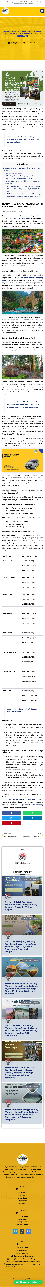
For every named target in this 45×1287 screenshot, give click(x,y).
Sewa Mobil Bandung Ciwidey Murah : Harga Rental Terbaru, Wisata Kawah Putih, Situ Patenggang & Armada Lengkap (21, 1114)
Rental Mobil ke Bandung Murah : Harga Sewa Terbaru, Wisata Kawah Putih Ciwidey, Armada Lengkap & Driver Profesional (21, 1030)
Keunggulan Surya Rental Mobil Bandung (23, 186)
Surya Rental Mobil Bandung (18, 1279)
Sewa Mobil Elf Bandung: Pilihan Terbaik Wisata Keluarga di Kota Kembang (22, 33)
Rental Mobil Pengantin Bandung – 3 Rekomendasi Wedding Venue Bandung (23, 139)
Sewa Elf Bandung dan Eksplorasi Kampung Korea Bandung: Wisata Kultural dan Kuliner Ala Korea (23, 404)
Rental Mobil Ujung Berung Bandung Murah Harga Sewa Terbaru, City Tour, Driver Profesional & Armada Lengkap (21, 946)
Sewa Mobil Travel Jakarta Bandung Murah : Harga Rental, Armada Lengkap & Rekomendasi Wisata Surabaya (20, 1072)
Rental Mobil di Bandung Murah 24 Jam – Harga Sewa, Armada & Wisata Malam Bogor (21, 906)
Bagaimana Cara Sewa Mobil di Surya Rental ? (22, 196)
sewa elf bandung (31, 43)
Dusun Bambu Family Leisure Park (18, 178)
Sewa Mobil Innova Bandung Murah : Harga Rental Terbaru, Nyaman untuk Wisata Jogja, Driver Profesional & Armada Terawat (21, 988)
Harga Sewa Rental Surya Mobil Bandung (23, 194)
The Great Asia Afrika (13, 173)
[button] (42, 11)
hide (26, 164)
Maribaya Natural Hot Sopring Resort (19, 176)
